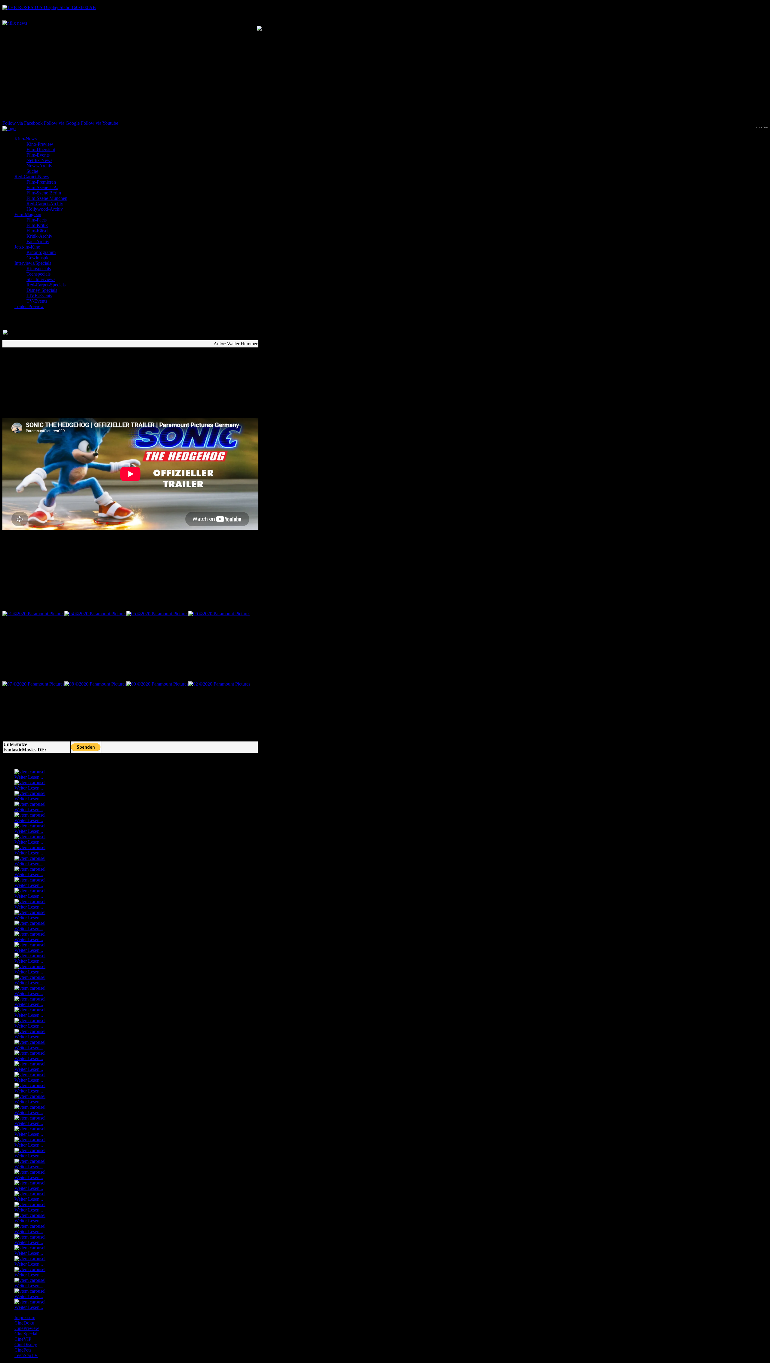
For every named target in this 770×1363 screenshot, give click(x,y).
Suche (32, 171)
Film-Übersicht (40, 149)
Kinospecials (38, 268)
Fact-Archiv (37, 241)
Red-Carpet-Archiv (44, 203)
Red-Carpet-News (31, 176)
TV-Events (36, 301)
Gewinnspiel (38, 257)
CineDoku (24, 1322)
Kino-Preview (39, 144)
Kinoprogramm (41, 252)
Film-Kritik (37, 225)
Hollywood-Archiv (44, 209)
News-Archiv (39, 165)
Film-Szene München (46, 198)
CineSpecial (25, 1333)
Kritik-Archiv (39, 236)
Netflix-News (39, 160)
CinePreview (26, 1328)
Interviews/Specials (32, 263)
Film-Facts (36, 219)
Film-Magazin (27, 214)
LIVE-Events (39, 295)
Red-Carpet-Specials (46, 284)
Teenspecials (38, 274)
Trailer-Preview (29, 306)
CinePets (22, 1349)
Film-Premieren (41, 182)
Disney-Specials (41, 290)
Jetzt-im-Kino (27, 246)
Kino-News (25, 138)
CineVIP (22, 1339)
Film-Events (38, 154)
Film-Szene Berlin (43, 192)
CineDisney (25, 1344)
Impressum (24, 1317)
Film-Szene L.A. (42, 187)
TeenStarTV (26, 1355)
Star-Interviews (40, 279)
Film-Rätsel (37, 230)
